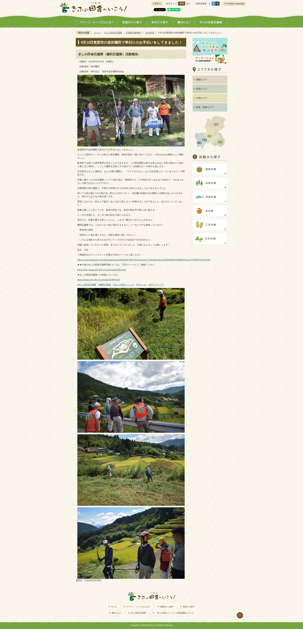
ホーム (97, 32)
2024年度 (149, 32)
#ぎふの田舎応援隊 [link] (86, 284)
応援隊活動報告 (133, 32)
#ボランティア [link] (156, 284)
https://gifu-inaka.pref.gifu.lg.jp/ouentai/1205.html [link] (101, 269)
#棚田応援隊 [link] (104, 284)
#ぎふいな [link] (141, 284)
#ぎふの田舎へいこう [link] (123, 284)
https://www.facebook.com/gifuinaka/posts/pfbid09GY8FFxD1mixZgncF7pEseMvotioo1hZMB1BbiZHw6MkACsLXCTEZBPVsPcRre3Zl (143, 259)
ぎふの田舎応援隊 (113, 32)
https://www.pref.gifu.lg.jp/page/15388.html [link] (98, 279)
